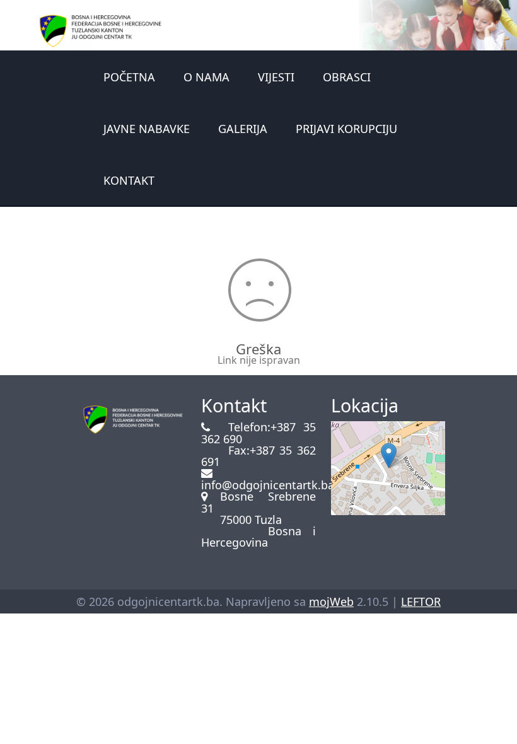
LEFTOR (421, 601)
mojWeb (331, 601)
